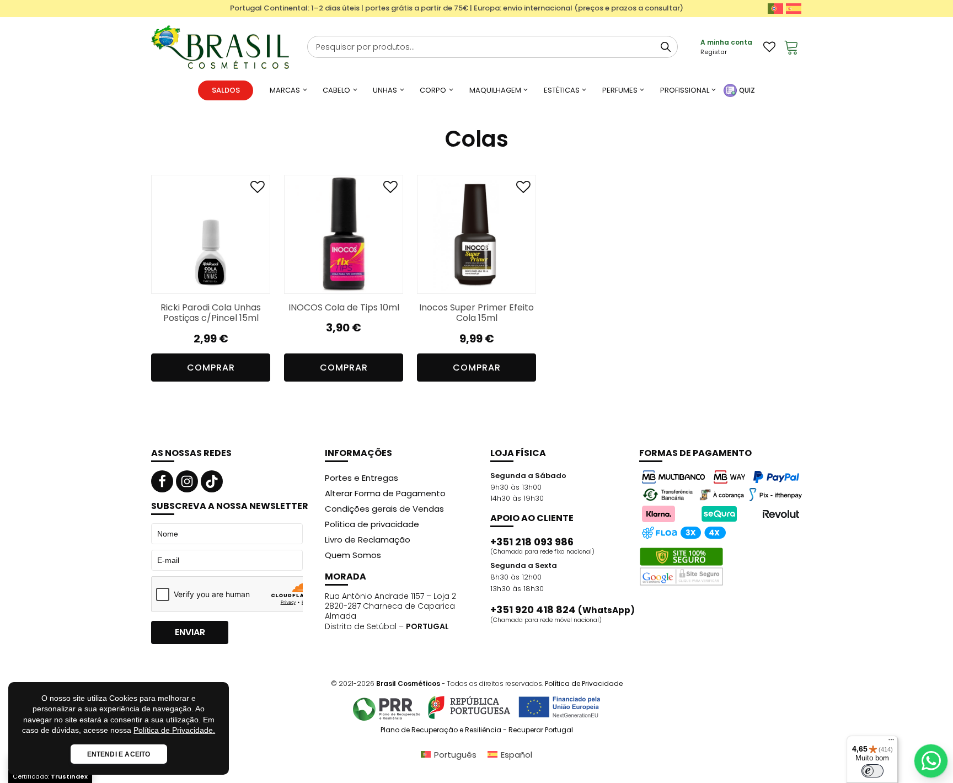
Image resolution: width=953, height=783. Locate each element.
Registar (713, 51)
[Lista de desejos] (769, 47)
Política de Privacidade (584, 683)
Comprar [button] (211, 367)
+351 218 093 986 (532, 542)
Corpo (433, 90)
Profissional (684, 90)
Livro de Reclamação (367, 539)
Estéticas (562, 90)
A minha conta (726, 42)
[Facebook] (162, 481)
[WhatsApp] (930, 760)
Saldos (226, 90)
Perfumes (620, 90)
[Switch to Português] (775, 8)
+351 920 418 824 (562, 609)
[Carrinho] (791, 46)
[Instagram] (187, 481)
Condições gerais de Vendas (384, 508)
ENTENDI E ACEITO (119, 754)
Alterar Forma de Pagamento (385, 493)
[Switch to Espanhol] (793, 8)
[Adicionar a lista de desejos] (257, 189)
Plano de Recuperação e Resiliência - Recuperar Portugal (477, 730)
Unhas (385, 90)
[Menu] (891, 742)
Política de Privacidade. (174, 730)
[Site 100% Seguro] (681, 567)
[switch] (872, 770)
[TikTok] (212, 481)
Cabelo (336, 90)
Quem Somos (353, 555)
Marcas (285, 90)
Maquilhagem (495, 90)
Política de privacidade (372, 524)
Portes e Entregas (361, 478)
